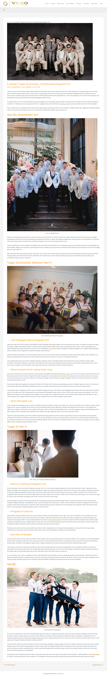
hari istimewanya (95, 654)
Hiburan (78, 3)
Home (47, 3)
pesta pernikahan (49, 557)
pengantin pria (70, 245)
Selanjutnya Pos (97, 664)
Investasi (86, 3)
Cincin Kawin (70, 3)
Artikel (53, 3)
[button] (4, 10)
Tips (101, 3)
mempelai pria (63, 104)
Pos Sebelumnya (9, 664)
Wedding (28, 87)
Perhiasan (94, 3)
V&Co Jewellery (59, 673)
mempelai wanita (56, 519)
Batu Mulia (61, 3)
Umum (23, 87)
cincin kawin (52, 348)
